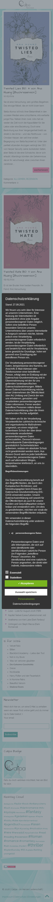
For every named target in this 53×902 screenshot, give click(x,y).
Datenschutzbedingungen (26, 604)
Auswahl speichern (26, 592)
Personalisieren (26, 599)
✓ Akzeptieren (26, 583)
